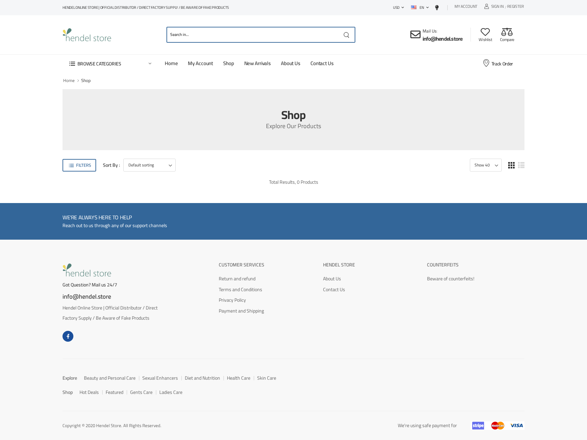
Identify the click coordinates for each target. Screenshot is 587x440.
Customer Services (241, 264)
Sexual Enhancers (160, 378)
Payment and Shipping (241, 310)
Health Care (238, 378)
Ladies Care (170, 392)
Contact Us (322, 63)
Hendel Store (339, 264)
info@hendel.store (442, 39)
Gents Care (141, 392)
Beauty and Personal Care (110, 378)
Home (171, 63)
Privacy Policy (232, 300)
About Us (290, 63)
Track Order (502, 63)
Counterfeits (443, 264)
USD (396, 7)
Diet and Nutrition (202, 378)
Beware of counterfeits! (450, 278)
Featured (114, 392)
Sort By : (111, 165)
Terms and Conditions (240, 289)
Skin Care (266, 378)
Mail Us (430, 31)
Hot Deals (89, 392)
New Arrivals (257, 63)
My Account (466, 7)
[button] (110, 63)
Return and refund (237, 278)
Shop (228, 63)
